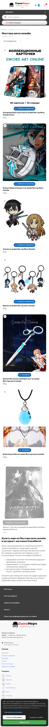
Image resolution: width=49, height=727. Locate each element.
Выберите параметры (26, 108)
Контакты (8, 589)
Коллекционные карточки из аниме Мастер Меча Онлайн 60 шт (24, 114)
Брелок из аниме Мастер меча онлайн (19, 306)
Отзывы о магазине (8, 655)
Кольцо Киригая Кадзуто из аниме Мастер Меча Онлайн (23, 189)
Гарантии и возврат (12, 603)
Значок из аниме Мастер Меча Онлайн (19, 249)
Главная (4, 29)
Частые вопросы (10, 596)
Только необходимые (14, 717)
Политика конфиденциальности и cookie (20, 616)
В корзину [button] (26, 375)
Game (22, 3)
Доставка (5, 658)
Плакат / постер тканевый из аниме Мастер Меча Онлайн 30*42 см (24, 528)
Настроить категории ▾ (13, 712)
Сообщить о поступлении (15, 523)
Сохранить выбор (36, 717)
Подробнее (35, 708)
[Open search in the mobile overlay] (24, 17)
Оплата (7, 609)
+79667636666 (11, 643)
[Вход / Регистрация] (38, 5)
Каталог (9, 12)
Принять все (24, 722)
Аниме (11, 29)
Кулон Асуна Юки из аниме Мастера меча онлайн (23, 454)
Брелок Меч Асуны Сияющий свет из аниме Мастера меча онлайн (21, 380)
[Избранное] (35, 5)
